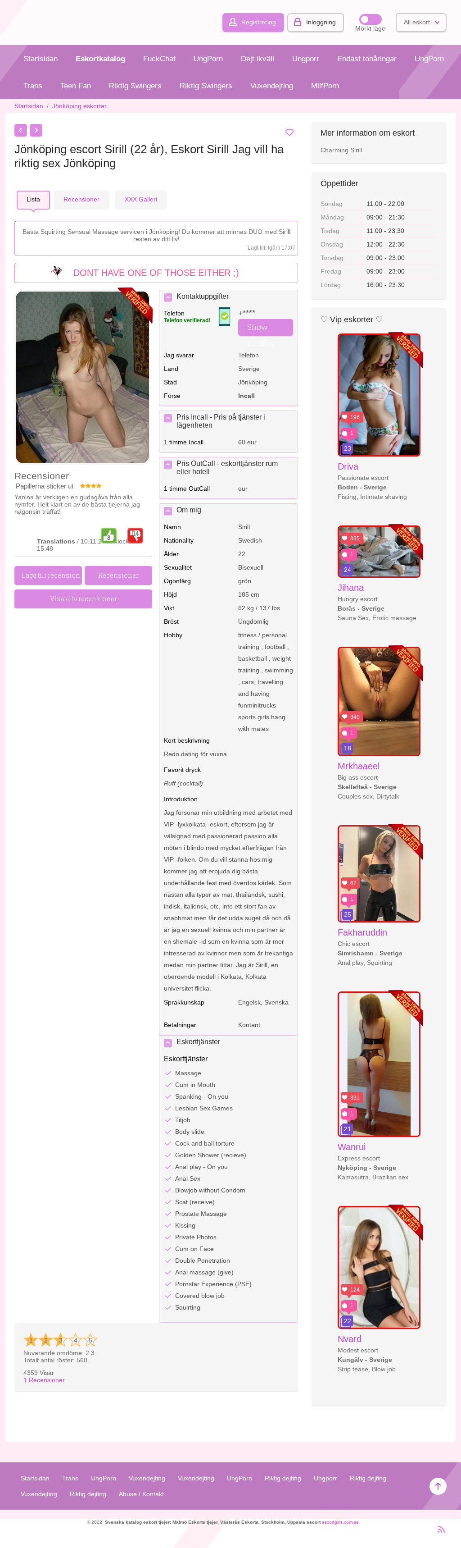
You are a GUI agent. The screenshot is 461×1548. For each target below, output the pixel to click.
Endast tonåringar (367, 59)
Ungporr (305, 59)
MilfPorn (325, 86)
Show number (261, 329)
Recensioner (44, 1380)
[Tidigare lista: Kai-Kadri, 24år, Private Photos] (20, 130)
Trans (32, 86)
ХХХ (141, 199)
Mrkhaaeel (359, 766)
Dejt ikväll (257, 59)
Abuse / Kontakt (141, 1494)
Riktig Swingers (135, 86)
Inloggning (321, 22)
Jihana (351, 588)
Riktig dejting (283, 1478)
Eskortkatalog (100, 59)
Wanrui (352, 1147)
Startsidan (40, 59)
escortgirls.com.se (340, 1522)
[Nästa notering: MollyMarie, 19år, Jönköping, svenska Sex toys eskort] (36, 130)
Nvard (350, 1339)
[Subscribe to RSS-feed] (439, 1533)
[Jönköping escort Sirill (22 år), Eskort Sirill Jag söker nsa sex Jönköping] (82, 378)
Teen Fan (75, 86)
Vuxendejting (271, 86)
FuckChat (159, 59)
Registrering (258, 22)
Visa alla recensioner (83, 598)
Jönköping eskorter (79, 106)
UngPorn (208, 59)
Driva (348, 466)
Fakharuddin (362, 932)
